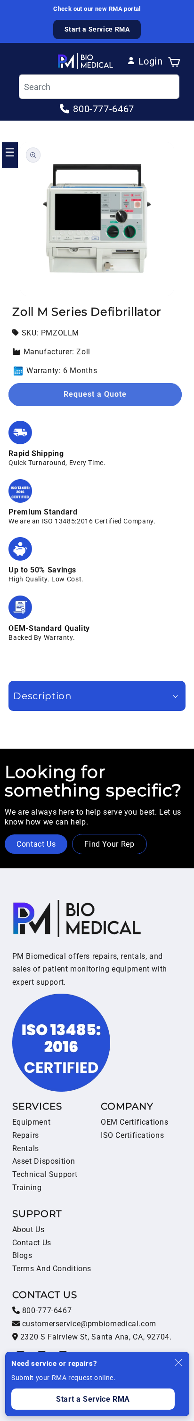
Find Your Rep (109, 844)
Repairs (25, 1135)
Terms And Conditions (52, 1268)
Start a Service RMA (97, 29)
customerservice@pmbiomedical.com (88, 1323)
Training (27, 1187)
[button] (174, 61)
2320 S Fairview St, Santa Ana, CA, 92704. (94, 1336)
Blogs (22, 1255)
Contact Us (36, 844)
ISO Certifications (132, 1135)
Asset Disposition (43, 1161)
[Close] (178, 1362)
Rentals (25, 1148)
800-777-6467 (46, 1310)
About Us (28, 1229)
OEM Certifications (134, 1122)
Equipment (31, 1122)
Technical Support (45, 1174)
